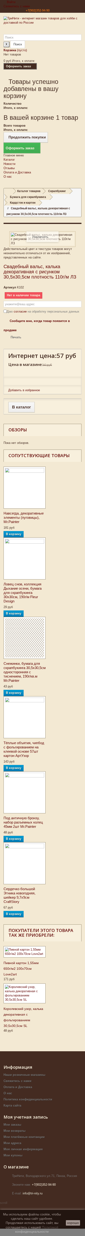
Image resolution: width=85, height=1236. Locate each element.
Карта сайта (12, 1105)
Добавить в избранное (24, 390)
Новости (9, 164)
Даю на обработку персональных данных (43, 311)
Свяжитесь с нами (17, 6)
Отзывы (9, 168)
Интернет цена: (32, 355)
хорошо (73, 1223)
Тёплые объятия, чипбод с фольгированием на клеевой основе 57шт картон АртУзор (24, 749)
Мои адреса (12, 1143)
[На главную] (8, 191)
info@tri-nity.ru (32, 1193)
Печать (16, 337)
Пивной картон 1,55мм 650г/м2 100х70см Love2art (21, 968)
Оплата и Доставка (17, 172)
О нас (8, 176)
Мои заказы (12, 1124)
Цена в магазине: (25, 364)
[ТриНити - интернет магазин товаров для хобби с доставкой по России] (42, 25)
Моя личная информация (23, 1149)
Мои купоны (13, 1155)
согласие (20, 311)
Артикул (10, 287)
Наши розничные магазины (24, 1075)
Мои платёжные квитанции (24, 1137)
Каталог (9, 159)
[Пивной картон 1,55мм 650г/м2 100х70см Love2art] (25, 951)
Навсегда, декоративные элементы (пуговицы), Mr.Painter (24, 517)
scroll (3, 1203)
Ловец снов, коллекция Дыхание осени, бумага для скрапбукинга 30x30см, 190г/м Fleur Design (23, 592)
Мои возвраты (15, 1131)
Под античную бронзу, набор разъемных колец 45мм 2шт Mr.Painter (23, 822)
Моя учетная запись (26, 1117)
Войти (10, 2)
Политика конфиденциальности (28, 1099)
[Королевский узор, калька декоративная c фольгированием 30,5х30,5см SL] (25, 993)
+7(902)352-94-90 (38, 10)
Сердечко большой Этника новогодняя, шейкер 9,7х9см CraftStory (19, 895)
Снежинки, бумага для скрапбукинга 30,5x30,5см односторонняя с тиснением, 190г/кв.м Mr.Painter (25, 671)
